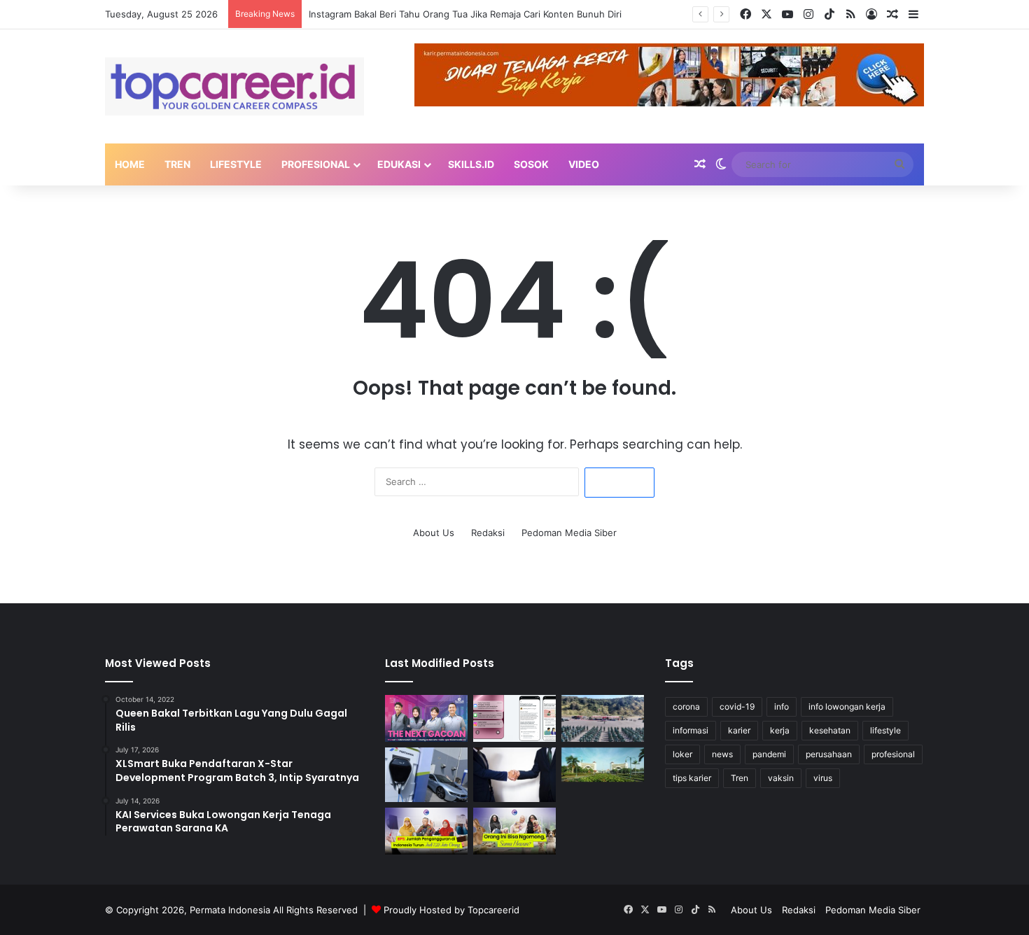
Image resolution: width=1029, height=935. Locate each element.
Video (583, 164)
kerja (780, 730)
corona (686, 706)
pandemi (769, 754)
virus (822, 778)
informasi (690, 730)
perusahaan (829, 754)
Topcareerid (493, 909)
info (781, 706)
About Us (433, 532)
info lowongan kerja (847, 706)
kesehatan (829, 730)
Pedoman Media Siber (569, 532)
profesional (893, 754)
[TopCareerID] (234, 86)
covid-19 (737, 706)
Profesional (315, 164)
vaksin (781, 778)
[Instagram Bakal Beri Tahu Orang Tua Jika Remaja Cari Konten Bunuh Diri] (514, 718)
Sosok (531, 164)
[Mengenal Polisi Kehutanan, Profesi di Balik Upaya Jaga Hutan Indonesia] (602, 718)
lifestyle (885, 730)
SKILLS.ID (471, 164)
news (722, 754)
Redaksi (488, 532)
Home (130, 164)
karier (739, 730)
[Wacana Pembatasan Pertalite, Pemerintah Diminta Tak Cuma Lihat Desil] (426, 775)
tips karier (692, 778)
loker (682, 754)
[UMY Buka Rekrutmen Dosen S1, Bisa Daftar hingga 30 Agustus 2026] (602, 764)
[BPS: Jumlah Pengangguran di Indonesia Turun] (426, 831)
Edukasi (399, 164)
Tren (177, 164)
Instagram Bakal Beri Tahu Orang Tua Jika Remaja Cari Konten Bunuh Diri (465, 14)
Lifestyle (236, 164)
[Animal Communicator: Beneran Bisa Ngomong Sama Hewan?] (514, 831)
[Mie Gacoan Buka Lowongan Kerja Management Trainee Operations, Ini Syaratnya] (426, 718)
